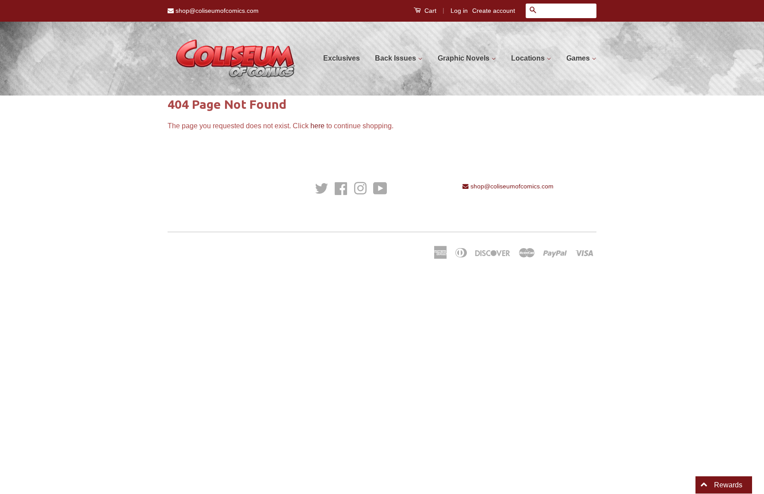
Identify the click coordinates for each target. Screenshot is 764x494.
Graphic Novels (464, 58)
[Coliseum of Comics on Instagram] (360, 188)
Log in (459, 10)
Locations (528, 58)
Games (579, 58)
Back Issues (396, 58)
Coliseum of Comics (248, 250)
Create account (493, 10)
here (317, 126)
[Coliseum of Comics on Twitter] (321, 188)
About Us (180, 211)
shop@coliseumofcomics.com (216, 10)
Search (177, 198)
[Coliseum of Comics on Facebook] (341, 188)
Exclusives (341, 58)
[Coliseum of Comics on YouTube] (380, 188)
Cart (429, 10)
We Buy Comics (190, 186)
